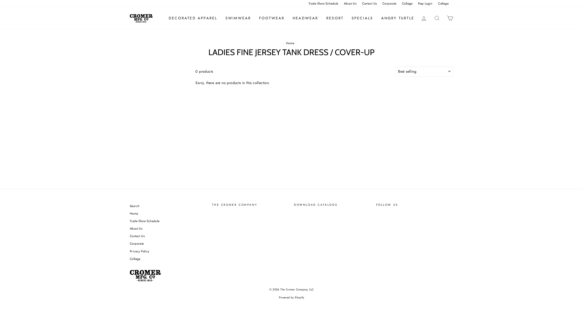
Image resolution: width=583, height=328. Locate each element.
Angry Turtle (397, 18)
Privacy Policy (139, 251)
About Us (350, 3)
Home (290, 43)
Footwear (272, 18)
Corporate (389, 3)
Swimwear (238, 18)
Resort (334, 18)
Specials (362, 18)
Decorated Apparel (193, 18)
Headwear (305, 18)
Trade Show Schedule (323, 3)
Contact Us (369, 3)
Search (134, 206)
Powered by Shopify (291, 297)
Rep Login (425, 3)
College (407, 3)
